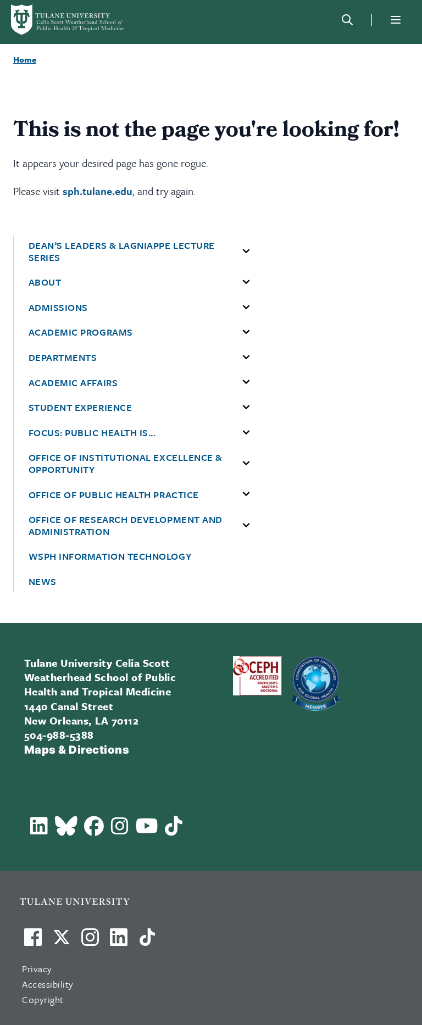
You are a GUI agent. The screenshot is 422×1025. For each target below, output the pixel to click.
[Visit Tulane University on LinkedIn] (119, 941)
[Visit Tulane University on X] (62, 941)
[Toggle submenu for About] (246, 282)
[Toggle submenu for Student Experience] (246, 407)
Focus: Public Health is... (92, 433)
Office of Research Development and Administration (126, 525)
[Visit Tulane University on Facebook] (33, 941)
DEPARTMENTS (63, 358)
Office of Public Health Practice (114, 495)
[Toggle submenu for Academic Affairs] (246, 382)
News (43, 582)
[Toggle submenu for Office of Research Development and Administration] (246, 525)
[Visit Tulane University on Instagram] (90, 941)
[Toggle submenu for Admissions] (246, 307)
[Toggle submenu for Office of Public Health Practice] (246, 494)
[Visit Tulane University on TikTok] (147, 941)
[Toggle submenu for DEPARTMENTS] (246, 357)
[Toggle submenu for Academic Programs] (246, 332)
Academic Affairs (73, 383)
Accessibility (48, 984)
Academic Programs (81, 332)
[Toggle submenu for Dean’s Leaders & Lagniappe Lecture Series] (246, 251)
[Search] (347, 19)
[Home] (68, 19)
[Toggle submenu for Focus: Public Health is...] (246, 433)
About (45, 282)
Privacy (37, 969)
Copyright (43, 999)
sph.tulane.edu (97, 190)
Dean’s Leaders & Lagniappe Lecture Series (122, 251)
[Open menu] (395, 19)
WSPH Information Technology (110, 556)
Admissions (58, 308)
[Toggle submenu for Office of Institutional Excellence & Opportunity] (246, 463)
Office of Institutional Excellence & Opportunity (126, 463)
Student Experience (80, 408)
